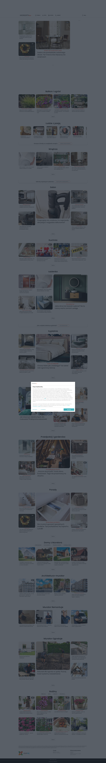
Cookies (39, 406)
